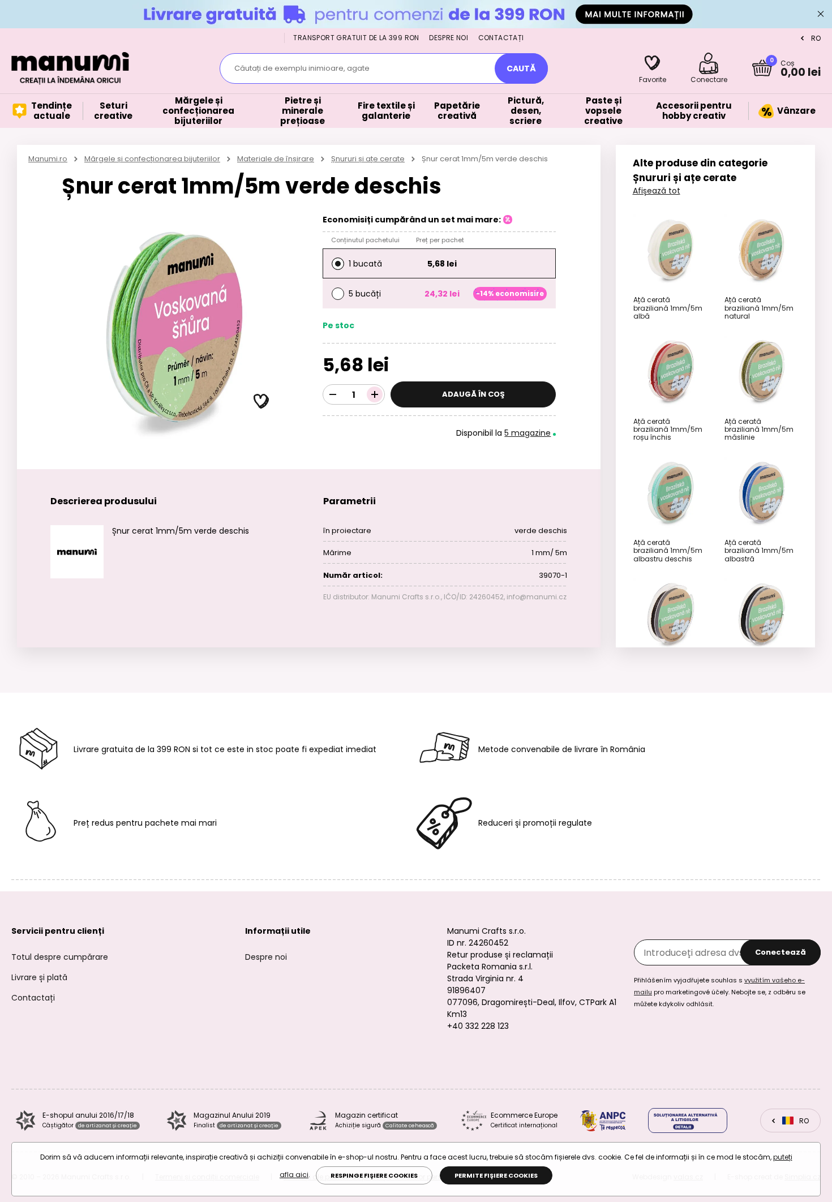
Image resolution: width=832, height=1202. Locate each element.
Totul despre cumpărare (59, 957)
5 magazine (527, 433)
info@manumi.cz (537, 597)
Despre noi (448, 37)
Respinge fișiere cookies (374, 1175)
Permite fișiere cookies (496, 1175)
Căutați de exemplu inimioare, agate (302, 68)
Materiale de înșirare (275, 158)
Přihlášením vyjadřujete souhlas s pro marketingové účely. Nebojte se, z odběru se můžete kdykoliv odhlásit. (719, 992)
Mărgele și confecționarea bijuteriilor (152, 158)
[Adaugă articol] (375, 394)
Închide (820, 14)
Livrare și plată (39, 977)
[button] (261, 401)
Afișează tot (656, 190)
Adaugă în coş (473, 394)
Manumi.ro (47, 158)
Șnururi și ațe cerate (368, 158)
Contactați (501, 37)
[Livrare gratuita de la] (416, 13)
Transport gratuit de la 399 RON (356, 37)
